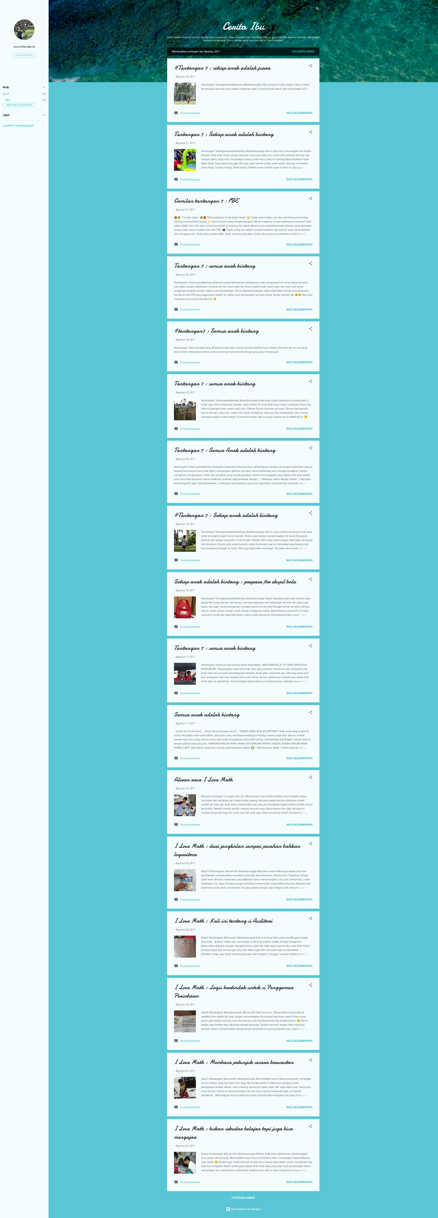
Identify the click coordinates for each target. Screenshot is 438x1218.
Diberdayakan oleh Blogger (245, 1209)
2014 (6, 94)
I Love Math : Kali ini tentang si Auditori (223, 920)
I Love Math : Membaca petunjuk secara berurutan (233, 1062)
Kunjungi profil (24, 55)
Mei (7, 100)
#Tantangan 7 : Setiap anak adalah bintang (226, 515)
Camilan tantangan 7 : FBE (206, 200)
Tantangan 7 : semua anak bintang (214, 266)
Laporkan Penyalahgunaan (18, 125)
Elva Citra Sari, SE (24, 46)
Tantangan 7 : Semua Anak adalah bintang (224, 450)
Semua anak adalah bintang (206, 714)
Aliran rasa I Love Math (203, 779)
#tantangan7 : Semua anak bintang (216, 331)
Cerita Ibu (243, 26)
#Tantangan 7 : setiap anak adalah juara (222, 67)
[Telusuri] (317, 9)
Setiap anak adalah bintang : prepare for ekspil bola (235, 581)
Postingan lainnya (243, 1197)
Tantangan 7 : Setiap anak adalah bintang (223, 134)
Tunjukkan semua (303, 51)
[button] (310, 66)
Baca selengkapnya (300, 112)
